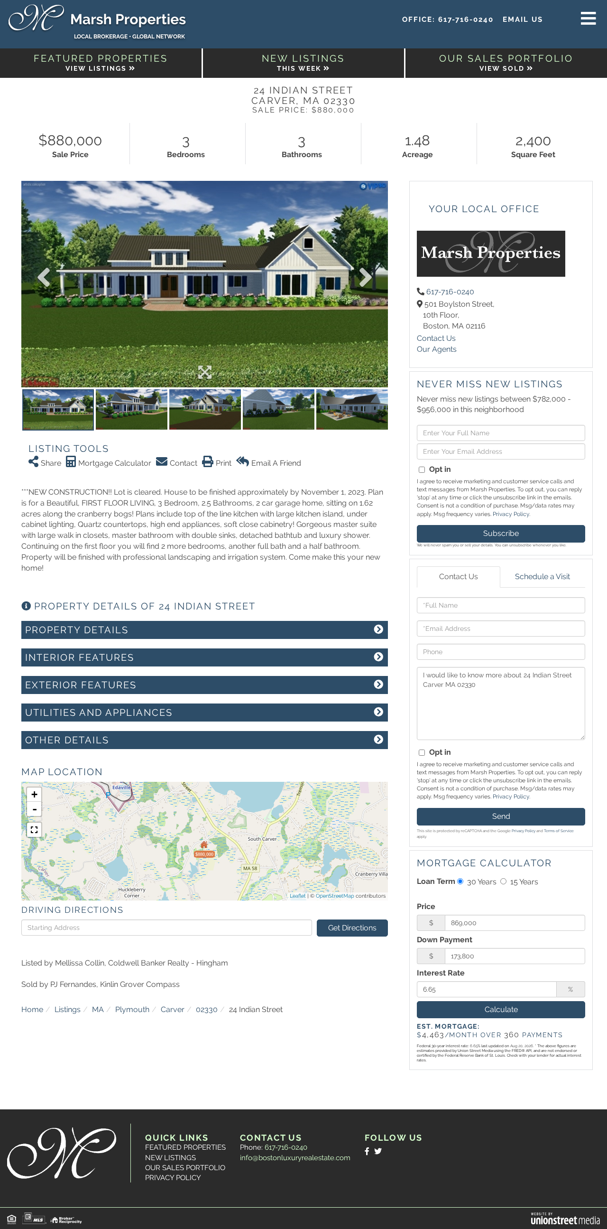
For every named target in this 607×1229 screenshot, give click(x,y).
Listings (68, 1009)
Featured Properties (185, 1147)
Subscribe (501, 533)
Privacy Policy (511, 514)
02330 (207, 1009)
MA (98, 1009)
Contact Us (436, 338)
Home (32, 1009)
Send (501, 816)
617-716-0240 (466, 19)
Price (426, 906)
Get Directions (352, 927)
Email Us (523, 19)
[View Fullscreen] (34, 830)
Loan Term (436, 881)
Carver (172, 1009)
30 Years (481, 881)
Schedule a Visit (542, 576)
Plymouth (132, 1009)
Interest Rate (441, 972)
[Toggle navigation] (588, 19)
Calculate (501, 1009)
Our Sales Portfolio (185, 1167)
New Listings (170, 1158)
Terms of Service (559, 830)
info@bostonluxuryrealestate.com (295, 1158)
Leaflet (298, 896)
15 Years (523, 881)
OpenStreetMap (335, 896)
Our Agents (437, 349)
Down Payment (444, 939)
